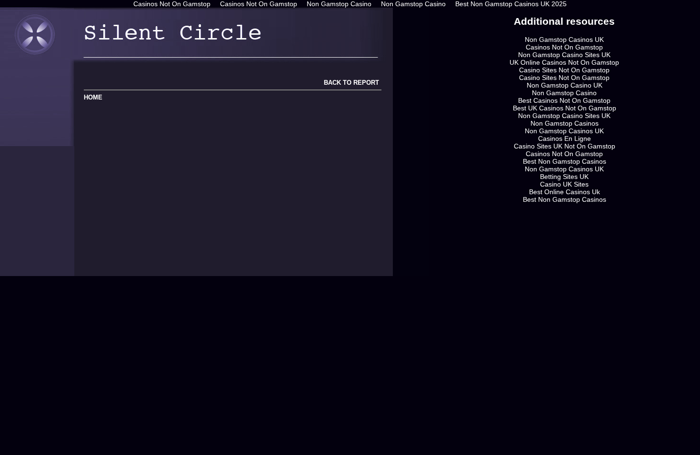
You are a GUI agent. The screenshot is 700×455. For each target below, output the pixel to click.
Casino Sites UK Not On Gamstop (564, 146)
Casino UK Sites (564, 184)
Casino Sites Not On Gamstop (564, 70)
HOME (93, 97)
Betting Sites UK (564, 176)
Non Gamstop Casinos (564, 123)
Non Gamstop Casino (564, 93)
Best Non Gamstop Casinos (564, 161)
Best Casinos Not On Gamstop (564, 100)
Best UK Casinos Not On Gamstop (564, 108)
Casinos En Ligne (564, 138)
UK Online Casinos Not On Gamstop (564, 62)
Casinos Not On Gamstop (564, 47)
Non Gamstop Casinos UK (564, 39)
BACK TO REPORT (350, 82)
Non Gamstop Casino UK (564, 85)
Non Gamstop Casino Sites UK (564, 55)
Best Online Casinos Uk (564, 192)
